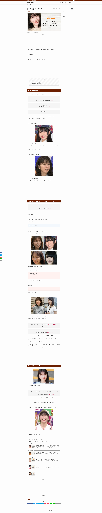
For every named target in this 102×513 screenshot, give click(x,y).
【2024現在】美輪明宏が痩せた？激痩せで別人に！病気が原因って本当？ (46, 459)
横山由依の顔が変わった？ (35, 80)
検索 (72, 8)
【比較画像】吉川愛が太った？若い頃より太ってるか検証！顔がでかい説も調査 (47, 445)
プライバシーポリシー (49, 510)
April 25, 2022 (48, 106)
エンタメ (65, 14)
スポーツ (65, 16)
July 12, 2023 (52, 100)
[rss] (73, 0)
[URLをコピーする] (58, 503)
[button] (30, 503)
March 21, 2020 (51, 394)
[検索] (74, 0)
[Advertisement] (44, 41)
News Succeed (30, 2)
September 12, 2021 (48, 208)
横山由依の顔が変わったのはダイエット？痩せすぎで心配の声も (41, 82)
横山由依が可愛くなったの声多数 (36, 83)
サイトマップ (54, 510)
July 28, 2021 (47, 326)
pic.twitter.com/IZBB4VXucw (53, 324)
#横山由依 (47, 324)
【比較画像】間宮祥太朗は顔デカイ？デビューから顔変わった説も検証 (46, 452)
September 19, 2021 (50, 332)
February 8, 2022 (49, 112)
